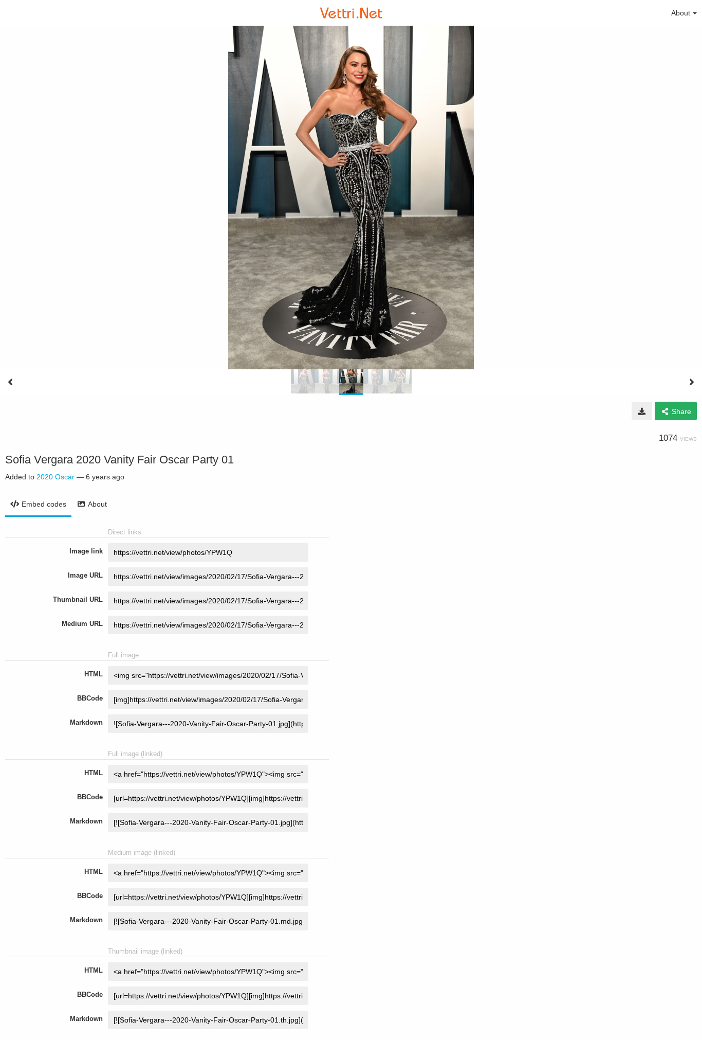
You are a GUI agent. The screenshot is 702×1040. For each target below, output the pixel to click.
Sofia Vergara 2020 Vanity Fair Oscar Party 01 (119, 459)
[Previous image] (10, 382)
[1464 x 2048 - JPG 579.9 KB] (642, 411)
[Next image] (691, 382)
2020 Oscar (55, 477)
